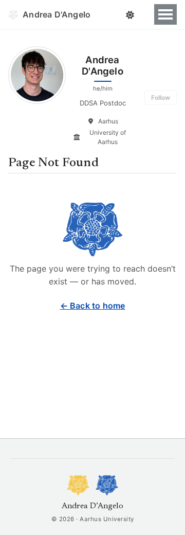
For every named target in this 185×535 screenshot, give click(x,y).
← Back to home (92, 305)
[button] (129, 15)
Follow (160, 97)
